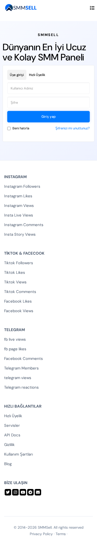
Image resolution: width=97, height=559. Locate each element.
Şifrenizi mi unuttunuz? (72, 128)
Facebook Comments (23, 358)
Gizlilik (9, 444)
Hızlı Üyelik (37, 75)
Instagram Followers (22, 186)
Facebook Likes (18, 301)
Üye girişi (17, 75)
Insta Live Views (18, 215)
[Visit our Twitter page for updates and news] (8, 492)
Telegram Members (21, 368)
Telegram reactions (21, 387)
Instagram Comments (23, 224)
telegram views (17, 377)
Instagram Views (19, 205)
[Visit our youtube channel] (23, 492)
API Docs (12, 435)
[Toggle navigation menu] (92, 8)
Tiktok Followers (18, 262)
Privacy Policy (41, 534)
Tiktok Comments (20, 291)
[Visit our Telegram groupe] (30, 492)
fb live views (15, 339)
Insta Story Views (20, 234)
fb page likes (15, 349)
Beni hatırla (20, 128)
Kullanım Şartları (18, 454)
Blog (8, 463)
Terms (61, 534)
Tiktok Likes (14, 272)
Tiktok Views (15, 282)
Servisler (12, 425)
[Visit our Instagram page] (15, 492)
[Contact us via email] (38, 492)
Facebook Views (18, 310)
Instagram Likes (18, 196)
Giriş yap (48, 116)
